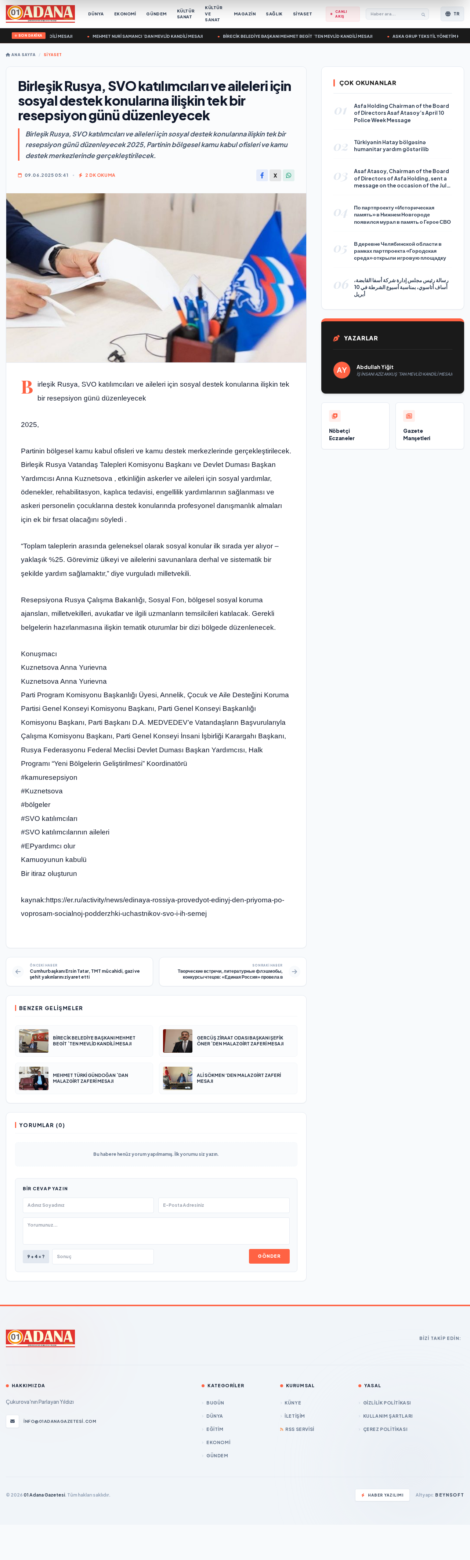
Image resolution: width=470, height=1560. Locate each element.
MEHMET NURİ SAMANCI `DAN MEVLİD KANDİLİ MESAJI (135, 36)
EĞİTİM (214, 1429)
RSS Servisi (299, 1429)
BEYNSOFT (449, 1495)
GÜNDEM (217, 1455)
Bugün (215, 1403)
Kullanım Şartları (388, 1416)
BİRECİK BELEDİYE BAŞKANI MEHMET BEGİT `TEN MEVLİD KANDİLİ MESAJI (284, 36)
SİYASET (53, 54)
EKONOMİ (218, 1442)
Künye (293, 1403)
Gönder (269, 1256)
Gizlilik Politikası (387, 1403)
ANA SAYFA (23, 54)
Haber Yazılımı (386, 1495)
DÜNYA (214, 1416)
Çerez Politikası (385, 1429)
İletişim (295, 1416)
